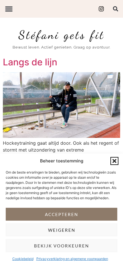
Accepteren (61, 214)
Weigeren (61, 230)
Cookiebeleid (22, 259)
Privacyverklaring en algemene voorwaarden (72, 259)
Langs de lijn (30, 62)
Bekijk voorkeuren (61, 245)
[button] (114, 161)
